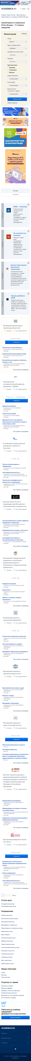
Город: (9, 38)
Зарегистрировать (15, 1017)
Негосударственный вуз (8, 906)
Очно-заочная (5, 977)
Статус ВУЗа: (11, 82)
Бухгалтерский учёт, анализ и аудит (13, 688)
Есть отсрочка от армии (8, 997)
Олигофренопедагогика (9, 749)
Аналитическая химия (9, 413)
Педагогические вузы (8, 944)
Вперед (14, 895)
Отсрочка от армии (7, 986)
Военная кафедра (6, 988)
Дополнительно (6, 1038)
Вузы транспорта (6, 960)
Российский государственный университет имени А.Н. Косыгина (14, 446)
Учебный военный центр (9, 993)
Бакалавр (12, 67)
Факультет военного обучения (10, 990)
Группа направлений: (13, 45)
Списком (15, 194)
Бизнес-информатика (9, 873)
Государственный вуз (8, 904)
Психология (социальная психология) (14, 636)
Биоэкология (6, 590)
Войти (24, 9)
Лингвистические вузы (8, 938)
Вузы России (11, 15)
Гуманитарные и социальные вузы (12, 928)
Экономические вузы (8, 922)
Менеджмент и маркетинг (9, 925)
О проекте (4, 1043)
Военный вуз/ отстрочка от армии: (13, 90)
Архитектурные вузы (7, 963)
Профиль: (10, 58)
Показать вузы (17, 99)
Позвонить (16, 342)
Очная (3, 972)
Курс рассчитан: (12, 65)
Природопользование (9, 583)
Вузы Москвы (21, 15)
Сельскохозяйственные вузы (10, 947)
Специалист (13, 70)
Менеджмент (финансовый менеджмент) (15, 651)
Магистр (11, 72)
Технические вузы (6, 915)
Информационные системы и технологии (15, 530)
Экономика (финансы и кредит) (12, 644)
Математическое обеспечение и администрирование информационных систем (14, 863)
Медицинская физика (9, 406)
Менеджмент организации (10, 703)
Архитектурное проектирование (12, 347)
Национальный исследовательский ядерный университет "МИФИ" (13, 384)
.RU (8, 9)
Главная (3, 15)
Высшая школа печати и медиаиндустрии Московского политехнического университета (15, 504)
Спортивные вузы (6, 957)
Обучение (4, 1033)
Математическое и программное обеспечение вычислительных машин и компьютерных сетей (14, 422)
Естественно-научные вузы (9, 918)
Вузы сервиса (5, 934)
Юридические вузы (7, 941)
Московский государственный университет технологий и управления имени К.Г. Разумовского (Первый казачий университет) (14, 562)
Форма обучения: (12, 75)
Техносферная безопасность (11, 472)
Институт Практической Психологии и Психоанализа (18, 267)
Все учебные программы (21, 370)
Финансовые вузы (7, 931)
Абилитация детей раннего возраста (13, 745)
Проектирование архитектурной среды (14, 354)
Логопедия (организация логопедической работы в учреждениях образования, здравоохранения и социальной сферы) (15, 756)
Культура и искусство (7, 950)
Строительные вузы (7, 954)
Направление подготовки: (15, 52)
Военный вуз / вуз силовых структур (12, 995)
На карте (15, 191)
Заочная (3, 975)
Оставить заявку (15, 338)
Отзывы (9, 397)
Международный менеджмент (11, 801)
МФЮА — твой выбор (20, 207)
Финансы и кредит (8, 695)
